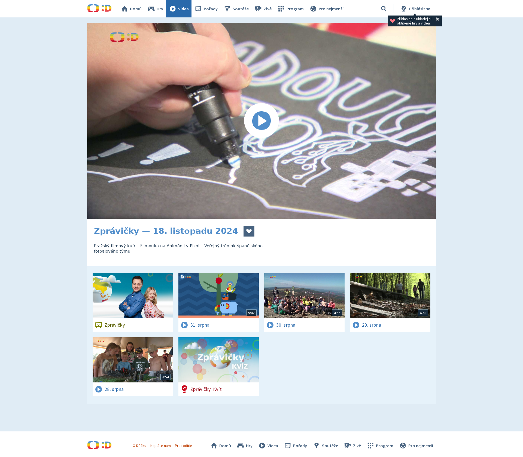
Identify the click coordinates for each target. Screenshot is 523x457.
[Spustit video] (261, 121)
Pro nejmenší (331, 8)
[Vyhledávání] (384, 8)
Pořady (211, 8)
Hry (160, 8)
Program (295, 8)
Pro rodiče (183, 445)
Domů (136, 8)
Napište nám (160, 445)
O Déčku (139, 445)
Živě (268, 8)
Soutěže (241, 8)
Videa (183, 8)
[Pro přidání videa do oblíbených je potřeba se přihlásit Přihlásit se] (249, 231)
